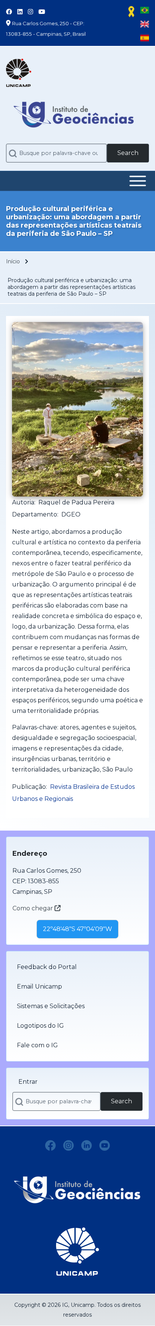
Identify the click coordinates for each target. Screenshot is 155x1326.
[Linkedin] (86, 1145)
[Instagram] (68, 1145)
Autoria (23, 502)
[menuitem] (77, 967)
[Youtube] (104, 1145)
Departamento (34, 514)
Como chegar (33, 908)
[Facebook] (50, 1145)
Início (13, 261)
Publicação (29, 786)
